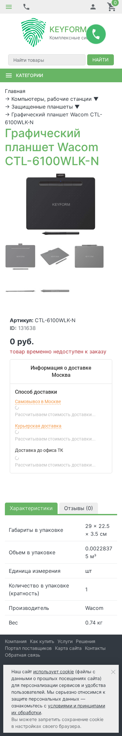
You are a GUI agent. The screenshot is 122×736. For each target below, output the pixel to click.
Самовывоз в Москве (38, 401)
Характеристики (31, 508)
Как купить (42, 641)
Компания (16, 641)
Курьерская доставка (38, 425)
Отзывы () (78, 508)
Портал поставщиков (28, 648)
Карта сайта (68, 648)
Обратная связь (22, 655)
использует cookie (53, 671)
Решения (85, 641)
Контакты (95, 648)
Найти (100, 59)
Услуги (65, 641)
